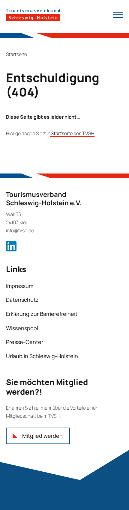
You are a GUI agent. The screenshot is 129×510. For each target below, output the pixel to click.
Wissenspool (22, 328)
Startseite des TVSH (72, 133)
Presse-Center (24, 341)
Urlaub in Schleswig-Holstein (42, 356)
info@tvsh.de (20, 230)
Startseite (16, 54)
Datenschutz (22, 299)
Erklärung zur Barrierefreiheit (41, 313)
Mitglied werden (42, 435)
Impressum (19, 285)
